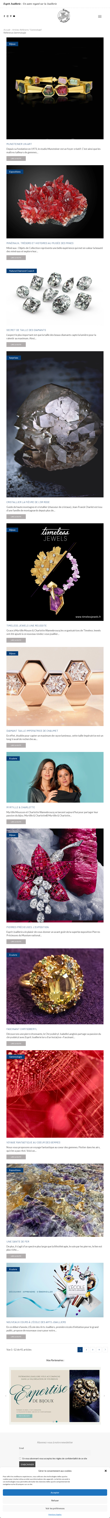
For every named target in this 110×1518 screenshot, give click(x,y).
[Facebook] (4, 16)
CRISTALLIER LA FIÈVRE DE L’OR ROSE (28, 502)
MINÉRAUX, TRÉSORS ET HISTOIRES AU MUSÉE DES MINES (39, 243)
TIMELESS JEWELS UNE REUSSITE (26, 625)
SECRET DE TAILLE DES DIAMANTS (26, 330)
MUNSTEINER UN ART (19, 143)
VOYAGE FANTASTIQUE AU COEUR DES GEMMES (33, 1142)
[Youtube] (14, 16)
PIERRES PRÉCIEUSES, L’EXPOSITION (27, 927)
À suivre (13, 758)
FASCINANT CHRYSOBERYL (21, 1029)
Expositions (15, 171)
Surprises (13, 357)
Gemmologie (15, 1056)
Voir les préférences (55, 1508)
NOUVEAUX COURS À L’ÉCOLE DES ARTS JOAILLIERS (36, 1322)
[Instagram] (8, 16)
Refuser (55, 1500)
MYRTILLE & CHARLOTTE (20, 807)
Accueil (7, 29)
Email (21, 1448)
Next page (105, 1349)
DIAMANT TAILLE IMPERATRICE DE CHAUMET (32, 730)
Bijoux (12, 43)
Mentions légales (55, 1514)
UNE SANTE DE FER (17, 1241)
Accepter (55, 1492)
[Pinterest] (11, 16)
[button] (105, 1470)
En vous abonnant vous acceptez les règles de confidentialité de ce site (54, 1458)
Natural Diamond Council (21, 270)
